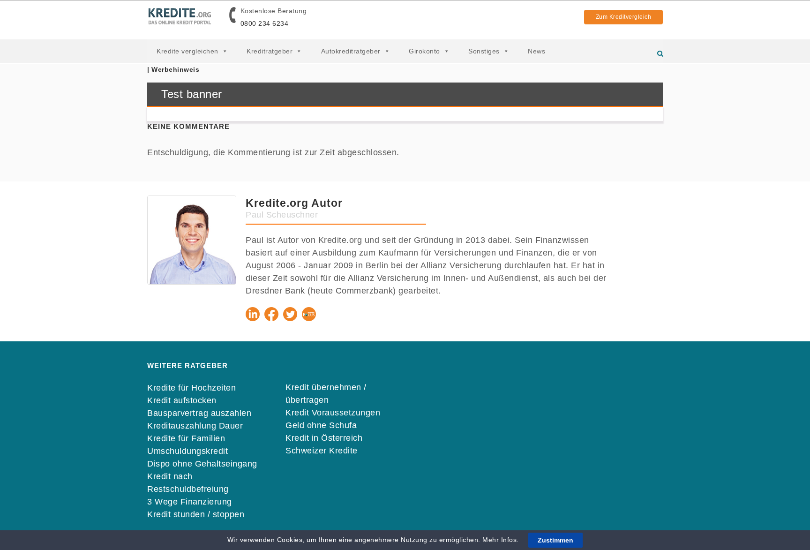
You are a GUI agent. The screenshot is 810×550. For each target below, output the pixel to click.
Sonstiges (484, 51)
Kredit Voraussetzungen (332, 412)
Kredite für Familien (186, 438)
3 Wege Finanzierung (189, 501)
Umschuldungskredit (187, 451)
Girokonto (424, 51)
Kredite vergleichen (187, 51)
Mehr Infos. (501, 539)
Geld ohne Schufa (321, 425)
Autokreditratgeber (351, 51)
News (536, 51)
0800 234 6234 (264, 23)
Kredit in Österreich (323, 438)
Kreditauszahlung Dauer (195, 425)
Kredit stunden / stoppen (195, 514)
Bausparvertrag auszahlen (199, 413)
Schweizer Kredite (321, 450)
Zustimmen (555, 540)
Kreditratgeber (269, 51)
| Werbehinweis (173, 69)
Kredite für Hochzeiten (191, 387)
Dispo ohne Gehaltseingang (202, 463)
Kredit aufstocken (182, 400)
